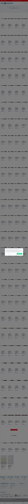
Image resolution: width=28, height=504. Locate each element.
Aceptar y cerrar (20, 253)
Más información (8, 253)
